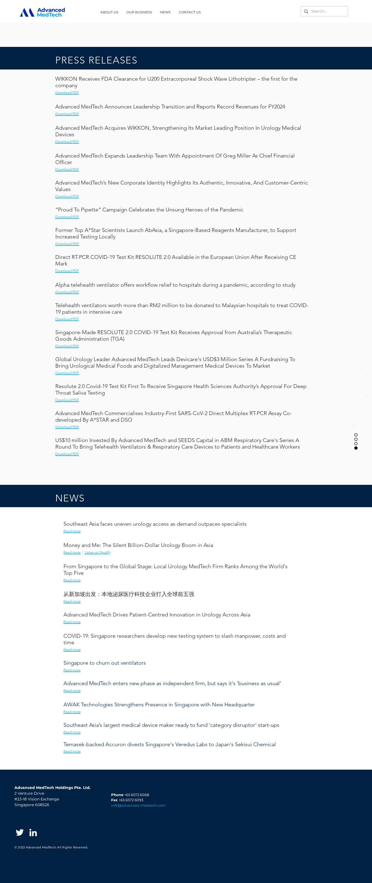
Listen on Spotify (98, 552)
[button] (165, 12)
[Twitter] (19, 832)
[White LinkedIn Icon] (33, 832)
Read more (72, 552)
